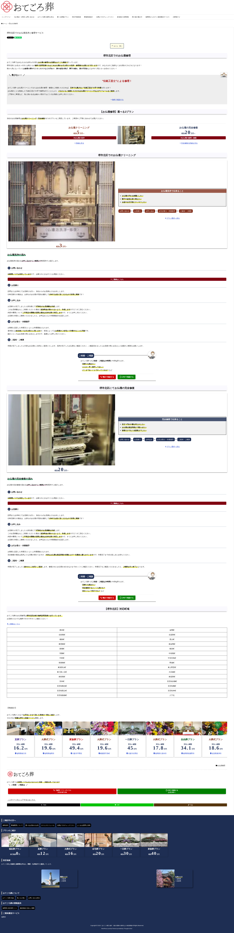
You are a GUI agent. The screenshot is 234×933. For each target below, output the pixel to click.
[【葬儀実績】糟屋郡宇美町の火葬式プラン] (104, 728)
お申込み (149, 439)
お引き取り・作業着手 (167, 211)
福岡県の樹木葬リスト (10, 908)
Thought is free (128, 928)
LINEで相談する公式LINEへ (171, 791)
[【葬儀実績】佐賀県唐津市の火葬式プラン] (215, 728)
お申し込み (150, 211)
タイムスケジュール (47, 825)
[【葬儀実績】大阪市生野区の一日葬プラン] (132, 728)
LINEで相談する (126, 377)
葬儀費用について (17, 825)
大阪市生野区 (132, 753)
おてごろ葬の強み (8, 898)
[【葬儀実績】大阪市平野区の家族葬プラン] (76, 728)
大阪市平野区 (76, 753)
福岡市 (3, 917)
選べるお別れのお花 (32, 825)
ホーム (5, 23)
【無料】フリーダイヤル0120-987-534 (62, 791)
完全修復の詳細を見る (189, 143)
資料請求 (5, 825)
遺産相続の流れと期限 (27, 908)
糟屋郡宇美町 (104, 753)
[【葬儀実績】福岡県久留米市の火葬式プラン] (160, 728)
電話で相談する (107, 377)
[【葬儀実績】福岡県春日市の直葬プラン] (20, 728)
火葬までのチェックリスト (66, 825)
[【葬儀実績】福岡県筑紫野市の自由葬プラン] (188, 728)
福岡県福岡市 (48, 753)
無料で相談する (117, 100)
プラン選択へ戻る (172, 218)
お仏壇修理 (14, 23)
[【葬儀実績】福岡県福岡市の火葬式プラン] (48, 728)
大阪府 (63, 879)
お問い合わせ (124, 211)
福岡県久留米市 (160, 753)
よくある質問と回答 (83, 825)
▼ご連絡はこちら (13, 624)
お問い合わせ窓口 (34, 898)
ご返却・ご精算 (186, 211)
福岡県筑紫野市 (187, 753)
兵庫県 (63, 881)
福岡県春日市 (20, 753)
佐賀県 (178, 881)
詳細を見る (79, 143)
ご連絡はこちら (117, 279)
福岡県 (178, 879)
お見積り (137, 211)
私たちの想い (21, 898)
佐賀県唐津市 (215, 753)
